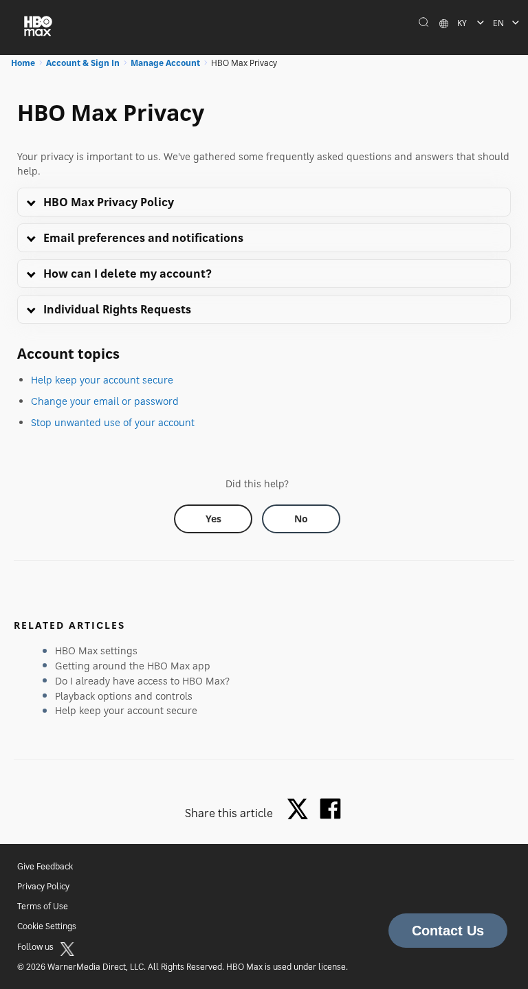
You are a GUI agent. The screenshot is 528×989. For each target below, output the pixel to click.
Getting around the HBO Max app (132, 665)
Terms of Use (42, 906)
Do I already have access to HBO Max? (142, 680)
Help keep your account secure (102, 379)
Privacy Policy (43, 886)
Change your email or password (105, 401)
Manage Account (165, 63)
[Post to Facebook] (330, 808)
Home (23, 63)
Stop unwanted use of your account (113, 422)
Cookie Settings (46, 926)
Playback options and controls (123, 695)
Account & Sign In (83, 63)
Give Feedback (45, 866)
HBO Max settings (96, 650)
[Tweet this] (301, 810)
